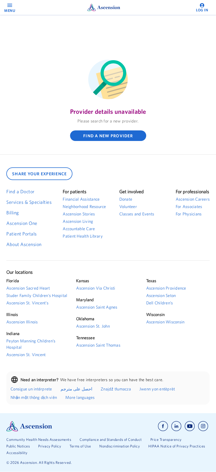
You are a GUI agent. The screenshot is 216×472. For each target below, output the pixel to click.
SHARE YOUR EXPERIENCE (39, 173)
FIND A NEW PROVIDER (108, 135)
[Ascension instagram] (203, 426)
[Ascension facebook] (163, 426)
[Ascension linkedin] (176, 426)
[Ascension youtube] (190, 426)
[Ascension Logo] (57, 426)
